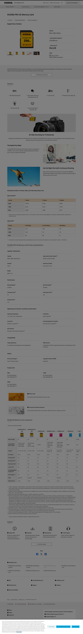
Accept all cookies (75, 626)
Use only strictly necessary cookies (63, 626)
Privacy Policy (19, 631)
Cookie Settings (51, 626)
